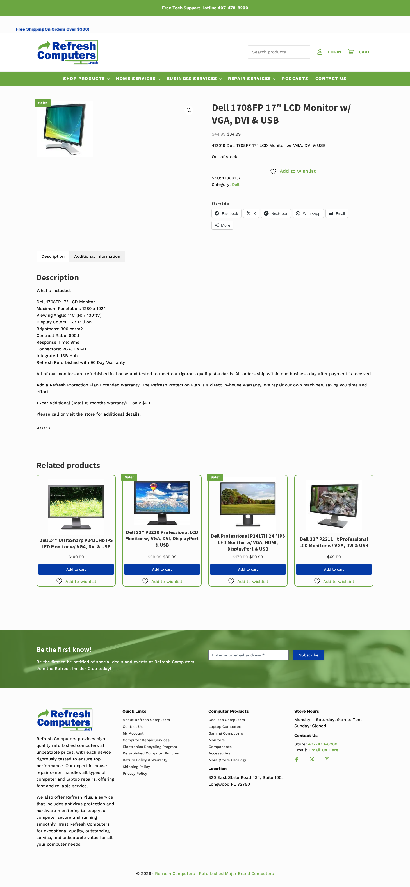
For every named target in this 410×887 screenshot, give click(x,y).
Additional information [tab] (97, 256)
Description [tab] (53, 256)
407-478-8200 (233, 7)
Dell (235, 184)
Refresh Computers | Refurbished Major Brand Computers (214, 873)
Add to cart (76, 569)
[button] (188, 110)
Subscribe (308, 655)
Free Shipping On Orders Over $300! (63, 29)
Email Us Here (323, 750)
